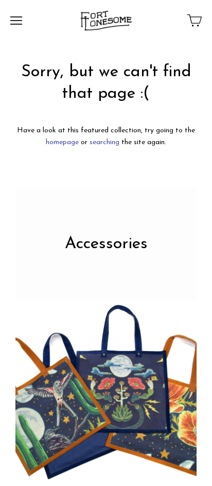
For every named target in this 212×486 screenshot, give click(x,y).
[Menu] (16, 20)
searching (104, 142)
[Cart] (194, 20)
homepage (62, 142)
